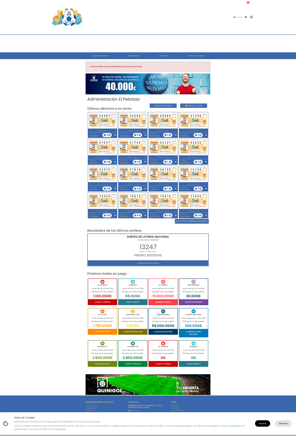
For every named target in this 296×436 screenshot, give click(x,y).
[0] (247, 17)
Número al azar (194, 106)
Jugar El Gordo (163, 302)
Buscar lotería (164, 106)
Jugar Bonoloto (102, 364)
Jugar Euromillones (163, 332)
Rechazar (283, 423)
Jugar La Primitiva (133, 364)
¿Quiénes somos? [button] (100, 55)
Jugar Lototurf (102, 332)
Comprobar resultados (148, 263)
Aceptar (262, 423)
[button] (95, 86)
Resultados (89, 410)
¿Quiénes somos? (92, 406)
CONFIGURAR (234, 425)
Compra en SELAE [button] (196, 55)
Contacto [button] (163, 55)
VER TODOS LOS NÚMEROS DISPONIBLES (192, 221)
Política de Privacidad (178, 410)
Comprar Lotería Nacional (193, 333)
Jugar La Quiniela (102, 302)
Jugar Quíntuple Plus (132, 332)
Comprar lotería (91, 408)
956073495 (134, 411)
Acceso (239, 17)
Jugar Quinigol (133, 302)
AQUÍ (63, 429)
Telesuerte (174, 406)
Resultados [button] (133, 55)
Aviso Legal (175, 408)
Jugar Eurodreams (193, 302)
